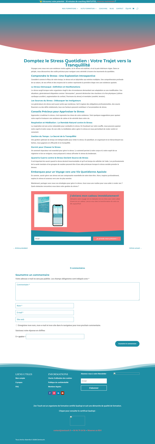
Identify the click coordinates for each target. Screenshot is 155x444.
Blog (112, 9)
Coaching (103, 9)
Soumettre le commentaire (127, 344)
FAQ (17, 387)
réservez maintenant (105, 1)
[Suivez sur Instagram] (54, 393)
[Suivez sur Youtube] (62, 393)
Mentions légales (54, 387)
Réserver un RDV (95, 430)
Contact (119, 9)
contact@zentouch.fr (62, 430)
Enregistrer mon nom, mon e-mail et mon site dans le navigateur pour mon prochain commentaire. (59, 325)
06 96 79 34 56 (79, 430)
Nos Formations (69, 9)
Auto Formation (88, 9)
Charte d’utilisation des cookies (60, 378)
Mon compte (20, 378)
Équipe (128, 9)
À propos (19, 382)
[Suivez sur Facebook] (50, 393)
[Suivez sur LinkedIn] (58, 393)
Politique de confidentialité (58, 382)
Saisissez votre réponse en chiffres (30, 330)
